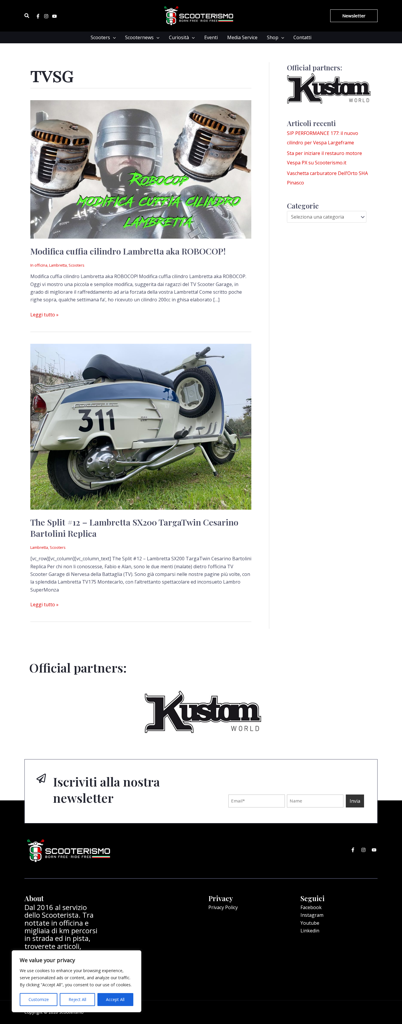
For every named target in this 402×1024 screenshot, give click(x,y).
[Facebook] (38, 16)
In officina (38, 265)
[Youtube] (54, 16)
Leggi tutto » (44, 314)
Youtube (309, 923)
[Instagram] (46, 16)
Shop (272, 37)
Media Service (242, 37)
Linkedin (309, 930)
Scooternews (139, 37)
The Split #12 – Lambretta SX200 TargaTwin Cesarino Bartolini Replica (134, 527)
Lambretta (58, 265)
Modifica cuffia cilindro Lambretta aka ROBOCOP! (128, 251)
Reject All (77, 999)
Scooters (100, 37)
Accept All (115, 999)
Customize (39, 999)
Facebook (311, 907)
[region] (76, 981)
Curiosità (179, 37)
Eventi (211, 37)
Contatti (302, 37)
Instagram (311, 915)
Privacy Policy (223, 907)
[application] (113, 37)
